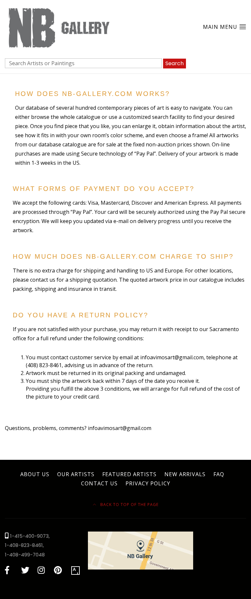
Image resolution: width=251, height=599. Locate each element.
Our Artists (75, 474)
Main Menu (221, 26)
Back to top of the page (129, 504)
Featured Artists (129, 474)
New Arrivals (185, 474)
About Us (34, 474)
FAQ (218, 474)
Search (174, 63)
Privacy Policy (148, 483)
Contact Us (99, 483)
